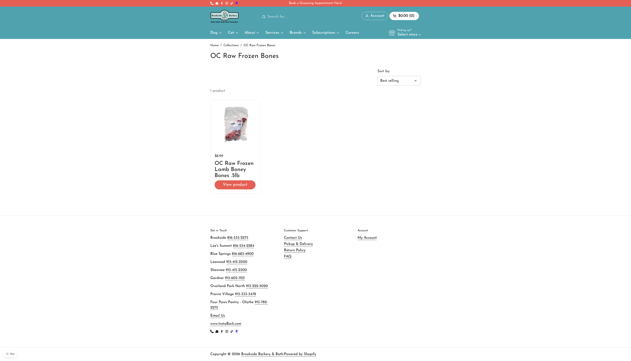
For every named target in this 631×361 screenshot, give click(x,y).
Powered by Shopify (300, 354)
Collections (231, 45)
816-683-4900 (243, 254)
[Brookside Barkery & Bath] (224, 16)
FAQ (288, 256)
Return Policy (294, 250)
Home (214, 45)
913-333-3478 (245, 294)
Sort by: (383, 71)
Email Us (217, 316)
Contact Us (293, 238)
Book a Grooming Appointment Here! (315, 3)
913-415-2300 (236, 270)
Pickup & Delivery (298, 244)
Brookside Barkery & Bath (262, 354)
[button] (405, 33)
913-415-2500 (236, 262)
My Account (367, 238)
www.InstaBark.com (225, 324)
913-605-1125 (235, 278)
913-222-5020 (257, 286)
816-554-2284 (243, 246)
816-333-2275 (237, 238)
